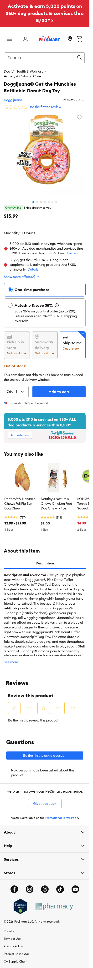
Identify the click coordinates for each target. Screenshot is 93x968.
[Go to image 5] (49, 198)
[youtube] (75, 885)
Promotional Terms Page (61, 814)
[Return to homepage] (49, 39)
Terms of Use (12, 935)
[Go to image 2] (37, 198)
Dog (7, 71)
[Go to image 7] (56, 198)
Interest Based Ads (16, 950)
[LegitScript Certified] (20, 902)
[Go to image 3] (41, 198)
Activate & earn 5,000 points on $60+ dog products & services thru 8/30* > (45, 13)
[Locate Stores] (70, 39)
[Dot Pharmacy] (54, 903)
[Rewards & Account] (25, 39)
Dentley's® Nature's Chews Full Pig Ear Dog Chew (19, 500)
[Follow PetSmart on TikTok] (60, 885)
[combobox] (45, 57)
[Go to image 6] (52, 198)
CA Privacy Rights (16, 965)
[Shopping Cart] (79, 39)
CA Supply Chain (15, 958)
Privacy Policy (13, 942)
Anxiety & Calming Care (22, 76)
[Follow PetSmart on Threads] (45, 885)
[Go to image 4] (45, 198)
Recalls (9, 927)
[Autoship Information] (57, 302)
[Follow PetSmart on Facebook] (14, 885)
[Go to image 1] (33, 198)
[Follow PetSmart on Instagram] (29, 885)
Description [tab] (45, 560)
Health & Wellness (29, 71)
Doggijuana (13, 100)
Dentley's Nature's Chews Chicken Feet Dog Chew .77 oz (56, 500)
